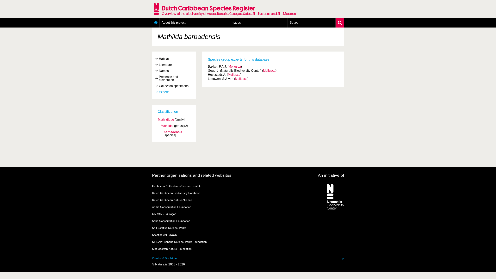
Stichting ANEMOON (164, 234)
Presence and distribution (168, 78)
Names (164, 70)
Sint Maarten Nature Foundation (172, 248)
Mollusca (234, 66)
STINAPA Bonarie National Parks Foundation (179, 241)
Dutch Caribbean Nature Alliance (172, 200)
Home (155, 23)
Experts (164, 92)
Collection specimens (174, 86)
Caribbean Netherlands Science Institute (177, 186)
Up (342, 258)
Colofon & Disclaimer (165, 258)
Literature (165, 64)
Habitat (164, 58)
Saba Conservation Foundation (171, 220)
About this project (173, 22)
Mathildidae (166, 119)
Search (295, 22)
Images (236, 22)
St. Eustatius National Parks (169, 227)
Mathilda (167, 125)
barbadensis (173, 132)
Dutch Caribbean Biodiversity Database (176, 193)
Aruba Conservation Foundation (171, 206)
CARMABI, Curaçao (164, 213)
